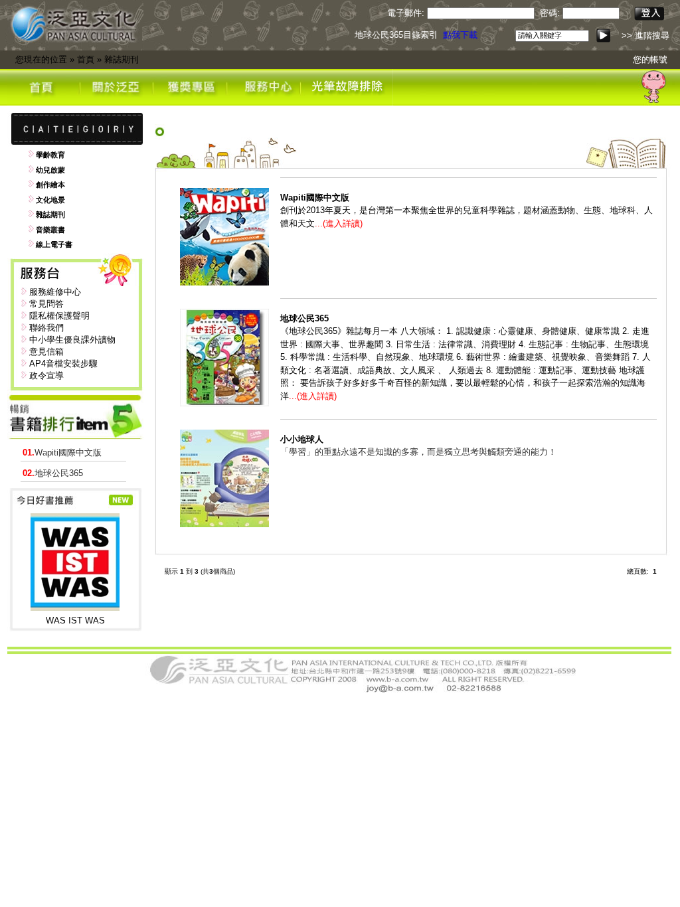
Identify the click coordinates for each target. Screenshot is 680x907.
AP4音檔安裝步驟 (63, 364)
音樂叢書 (50, 230)
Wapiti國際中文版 (62, 452)
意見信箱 (46, 352)
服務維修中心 (55, 292)
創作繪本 (50, 185)
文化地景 (50, 200)
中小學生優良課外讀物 (72, 340)
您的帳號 (650, 59)
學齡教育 (50, 155)
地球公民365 (53, 473)
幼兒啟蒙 (50, 170)
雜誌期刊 (121, 59)
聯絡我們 (46, 328)
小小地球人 (301, 439)
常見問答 (46, 304)
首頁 (85, 59)
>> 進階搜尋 (645, 36)
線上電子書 (54, 244)
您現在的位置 (41, 59)
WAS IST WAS (75, 620)
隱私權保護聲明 (59, 316)
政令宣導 (46, 375)
